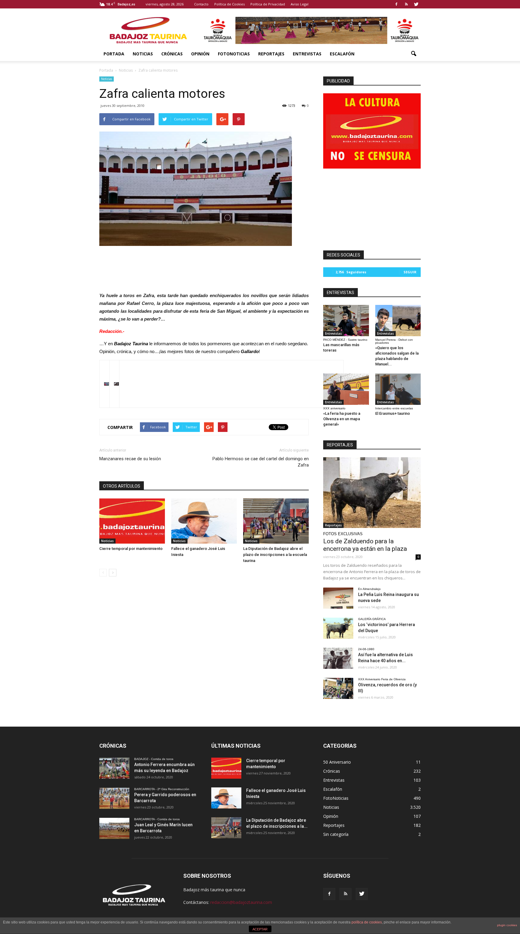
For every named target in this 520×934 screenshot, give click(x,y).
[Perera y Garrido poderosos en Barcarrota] (114, 798)
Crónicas (172, 54)
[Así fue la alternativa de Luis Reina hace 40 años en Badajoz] (338, 658)
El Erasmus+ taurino (392, 413)
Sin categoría (335, 834)
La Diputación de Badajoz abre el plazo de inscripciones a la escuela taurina (275, 554)
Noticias (143, 54)
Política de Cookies (229, 4)
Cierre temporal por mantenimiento (130, 548)
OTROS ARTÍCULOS (121, 486)
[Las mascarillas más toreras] (346, 320)
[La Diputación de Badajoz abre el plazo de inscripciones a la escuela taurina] (276, 521)
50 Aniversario (337, 762)
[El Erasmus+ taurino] (398, 389)
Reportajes (271, 54)
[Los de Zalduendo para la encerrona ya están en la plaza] (372, 492)
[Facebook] (396, 4)
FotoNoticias (234, 54)
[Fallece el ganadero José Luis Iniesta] (204, 521)
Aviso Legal (299, 4)
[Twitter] (416, 4)
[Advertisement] (204, 267)
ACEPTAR (260, 929)
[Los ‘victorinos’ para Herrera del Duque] (338, 628)
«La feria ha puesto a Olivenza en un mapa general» (341, 419)
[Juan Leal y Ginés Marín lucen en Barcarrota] (114, 828)
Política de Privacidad (267, 4)
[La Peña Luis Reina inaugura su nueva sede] (338, 598)
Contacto (201, 4)
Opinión (200, 54)
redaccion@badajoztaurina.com (241, 902)
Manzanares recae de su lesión (130, 458)
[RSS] (406, 4)
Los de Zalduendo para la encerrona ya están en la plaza (365, 545)
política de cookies (366, 922)
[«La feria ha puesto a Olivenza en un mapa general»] (346, 389)
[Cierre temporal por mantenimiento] (132, 521)
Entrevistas (307, 54)
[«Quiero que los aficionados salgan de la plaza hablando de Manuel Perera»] (398, 320)
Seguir (410, 272)
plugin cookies (507, 925)
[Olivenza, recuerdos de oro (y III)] (338, 688)
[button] (413, 54)
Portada (114, 54)
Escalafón (342, 54)
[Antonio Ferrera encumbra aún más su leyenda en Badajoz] (114, 768)
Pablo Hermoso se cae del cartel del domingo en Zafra (260, 462)
